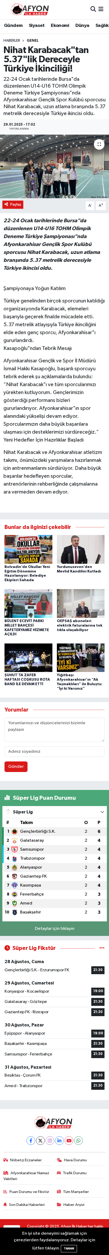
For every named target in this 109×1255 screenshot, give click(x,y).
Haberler (11, 40)
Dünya (82, 25)
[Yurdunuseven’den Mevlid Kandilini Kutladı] (81, 549)
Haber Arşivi (73, 1205)
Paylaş (15, 204)
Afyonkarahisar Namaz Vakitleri (26, 1176)
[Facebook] (30, 1140)
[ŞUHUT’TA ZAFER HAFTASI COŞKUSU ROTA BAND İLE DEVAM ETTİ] (28, 657)
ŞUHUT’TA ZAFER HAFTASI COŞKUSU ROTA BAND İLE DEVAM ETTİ (27, 679)
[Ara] (93, 9)
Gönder (16, 766)
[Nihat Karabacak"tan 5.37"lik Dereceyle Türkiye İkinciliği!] (54, 166)
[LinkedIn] (59, 1140)
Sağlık (102, 25)
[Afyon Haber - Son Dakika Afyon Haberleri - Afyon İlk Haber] (31, 9)
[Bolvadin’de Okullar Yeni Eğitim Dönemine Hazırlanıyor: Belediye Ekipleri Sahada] (28, 549)
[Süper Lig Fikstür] (102, 948)
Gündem (13, 25)
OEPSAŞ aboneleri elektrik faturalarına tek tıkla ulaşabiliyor (79, 625)
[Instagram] (50, 1140)
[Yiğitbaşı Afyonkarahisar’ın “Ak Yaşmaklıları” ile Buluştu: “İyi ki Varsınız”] (81, 657)
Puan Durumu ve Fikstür (29, 1192)
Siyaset (37, 25)
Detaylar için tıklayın (54, 928)
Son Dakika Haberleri (27, 1205)
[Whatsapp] (78, 1140)
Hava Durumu (75, 1160)
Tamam (69, 1248)
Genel (33, 40)
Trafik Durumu (75, 1173)
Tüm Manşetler (76, 1192)
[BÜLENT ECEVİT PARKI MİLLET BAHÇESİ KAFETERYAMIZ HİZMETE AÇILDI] (28, 603)
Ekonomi (60, 25)
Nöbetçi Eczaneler (26, 1160)
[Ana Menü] (100, 9)
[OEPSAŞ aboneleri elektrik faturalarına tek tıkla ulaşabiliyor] (81, 603)
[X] (40, 1140)
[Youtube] (69, 1140)
